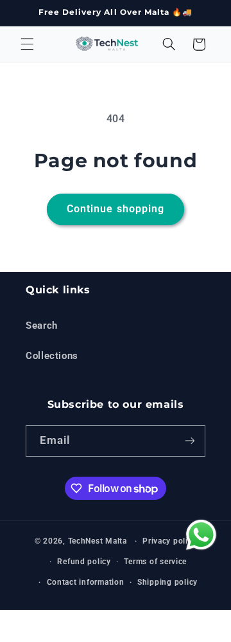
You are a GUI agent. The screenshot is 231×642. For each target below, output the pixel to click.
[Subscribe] (190, 441)
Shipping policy (167, 582)
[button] (27, 44)
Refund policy (84, 561)
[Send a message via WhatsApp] (200, 535)
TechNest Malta (97, 541)
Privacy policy (169, 541)
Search (42, 325)
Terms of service (155, 561)
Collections (52, 356)
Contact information (85, 582)
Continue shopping (115, 209)
